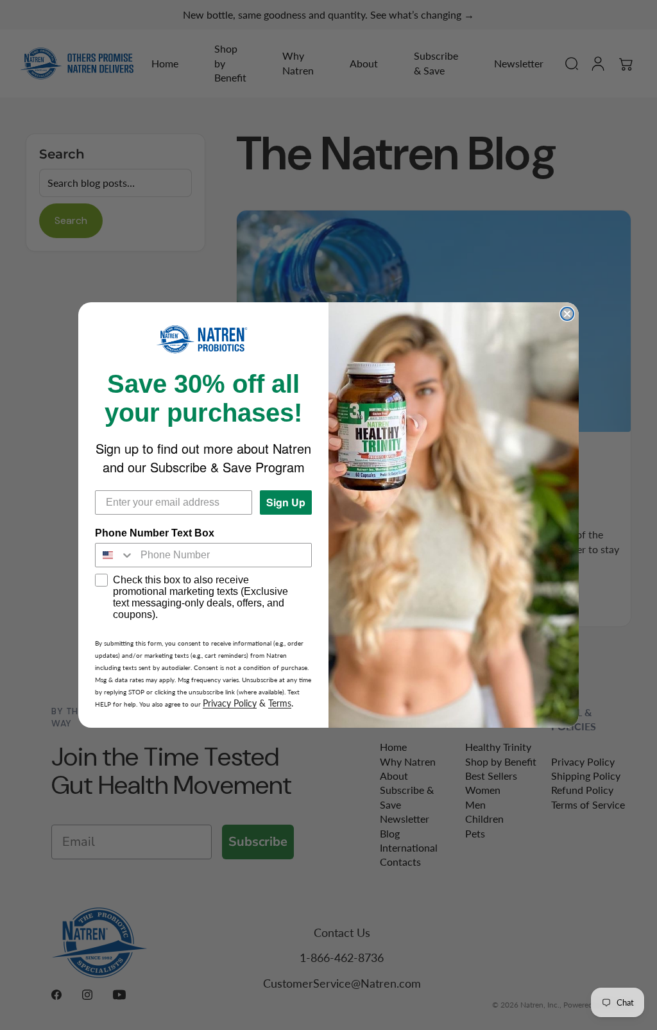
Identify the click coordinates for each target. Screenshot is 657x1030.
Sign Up (285, 502)
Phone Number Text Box (154, 533)
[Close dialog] (567, 313)
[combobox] (115, 555)
